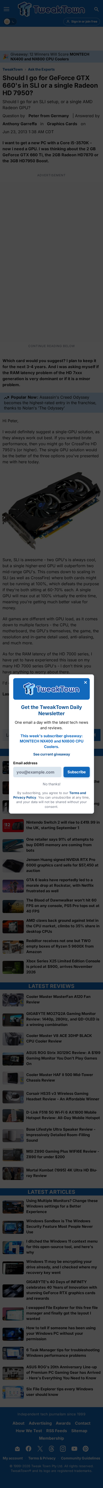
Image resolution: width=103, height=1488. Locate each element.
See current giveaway (51, 754)
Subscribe (77, 772)
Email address (25, 763)
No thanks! (51, 784)
